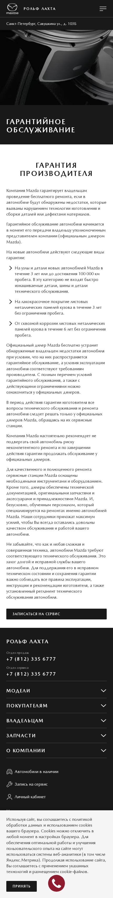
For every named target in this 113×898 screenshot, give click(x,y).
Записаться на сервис (36, 614)
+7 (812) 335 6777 (31, 659)
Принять (21, 886)
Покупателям (27, 705)
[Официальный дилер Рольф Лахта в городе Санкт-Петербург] (12, 9)
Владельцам (25, 720)
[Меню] (103, 8)
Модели (18, 690)
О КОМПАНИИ (25, 750)
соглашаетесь (55, 819)
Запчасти (21, 735)
